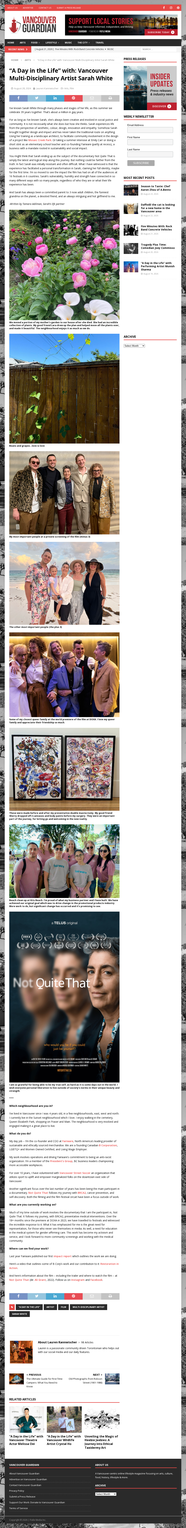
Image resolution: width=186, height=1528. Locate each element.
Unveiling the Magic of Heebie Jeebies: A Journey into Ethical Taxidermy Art (101, 1442)
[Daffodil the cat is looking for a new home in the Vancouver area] (131, 208)
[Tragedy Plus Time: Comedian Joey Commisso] (131, 248)
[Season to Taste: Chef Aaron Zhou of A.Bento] (131, 190)
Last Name (133, 149)
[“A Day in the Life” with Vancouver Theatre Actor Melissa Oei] (26, 1419)
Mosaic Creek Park (39, 140)
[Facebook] (164, 8)
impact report (63, 1256)
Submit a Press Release (69, 7)
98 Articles (87, 1342)
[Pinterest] (178, 8)
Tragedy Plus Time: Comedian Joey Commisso (158, 246)
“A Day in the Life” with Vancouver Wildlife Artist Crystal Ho (64, 1440)
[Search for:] (158, 49)
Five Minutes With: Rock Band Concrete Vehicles (156, 227)
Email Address (135, 125)
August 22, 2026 (150, 215)
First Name (133, 137)
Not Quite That (38, 1192)
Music (68, 42)
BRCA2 (82, 1192)
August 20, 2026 (150, 252)
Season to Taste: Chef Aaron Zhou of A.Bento (156, 188)
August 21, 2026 (150, 233)
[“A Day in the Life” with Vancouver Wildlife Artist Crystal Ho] (64, 1419)
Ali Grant (40, 1280)
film (63, 1307)
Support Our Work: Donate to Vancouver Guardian (37, 1502)
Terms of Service (18, 1508)
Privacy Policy (16, 1490)
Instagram (78, 1280)
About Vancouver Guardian (24, 1473)
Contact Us (45, 7)
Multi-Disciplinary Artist (88, 1307)
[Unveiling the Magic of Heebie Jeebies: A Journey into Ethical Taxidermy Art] (102, 1419)
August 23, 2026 (150, 193)
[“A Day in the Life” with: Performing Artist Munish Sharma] (131, 266)
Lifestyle (51, 42)
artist (50, 1307)
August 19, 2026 (150, 273)
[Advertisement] (151, 306)
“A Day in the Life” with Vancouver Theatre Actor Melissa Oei (26, 1440)
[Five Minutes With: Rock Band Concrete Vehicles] (131, 230)
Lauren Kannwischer (47, 88)
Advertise (28, 7)
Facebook (96, 1280)
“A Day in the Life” (29, 1307)
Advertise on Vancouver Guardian (28, 1479)
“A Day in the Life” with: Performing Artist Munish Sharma (158, 266)
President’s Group (61, 1161)
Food (34, 42)
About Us (12, 7)
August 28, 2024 (22, 88)
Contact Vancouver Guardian (25, 1485)
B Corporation (108, 1145)
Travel (100, 42)
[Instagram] (171, 8)
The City (83, 42)
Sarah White (19, 1314)
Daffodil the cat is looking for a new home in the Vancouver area (158, 208)
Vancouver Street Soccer (75, 1173)
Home (10, 42)
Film (72, 88)
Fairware (67, 1141)
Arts (22, 42)
